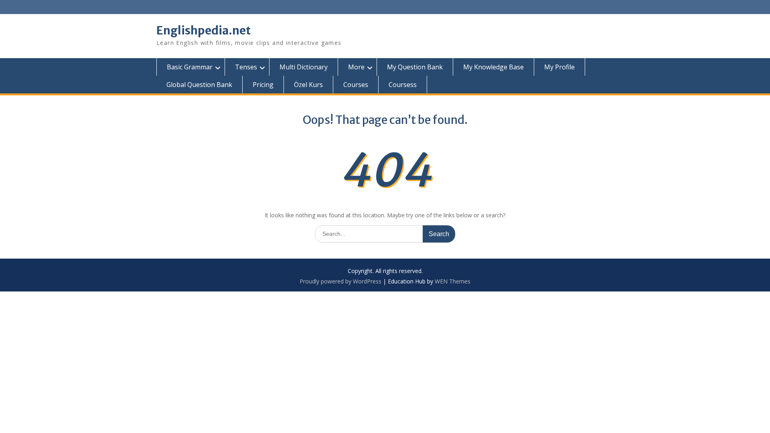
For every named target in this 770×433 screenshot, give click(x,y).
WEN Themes (452, 281)
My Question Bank (415, 67)
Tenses (246, 67)
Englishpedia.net (203, 30)
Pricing (263, 84)
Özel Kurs (308, 84)
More (356, 67)
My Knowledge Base (493, 67)
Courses (355, 84)
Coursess (403, 84)
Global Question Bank (199, 84)
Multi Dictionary (304, 67)
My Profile (559, 67)
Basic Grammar (190, 67)
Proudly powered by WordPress (340, 281)
